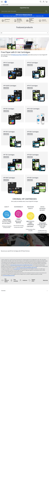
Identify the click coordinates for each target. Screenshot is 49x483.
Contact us (25, 280)
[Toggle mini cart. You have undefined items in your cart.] (46, 2)
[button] (24, 291)
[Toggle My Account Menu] (43, 1)
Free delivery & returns (7, 280)
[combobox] (24, 33)
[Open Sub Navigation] (2, 2)
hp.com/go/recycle (17, 268)
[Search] (40, 1)
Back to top (45, 280)
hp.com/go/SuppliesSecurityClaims (9, 275)
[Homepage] (5, 1)
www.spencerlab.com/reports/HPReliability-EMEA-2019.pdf (27, 267)
